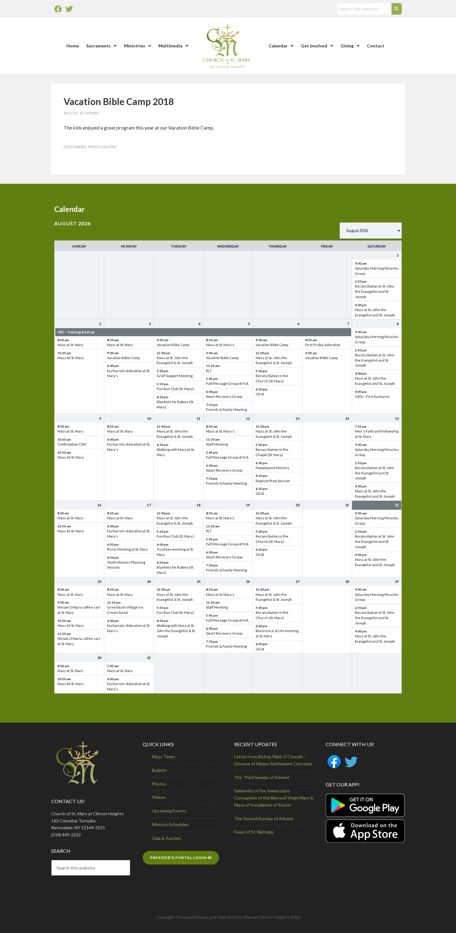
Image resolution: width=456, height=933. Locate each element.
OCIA (260, 394)
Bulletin (159, 770)
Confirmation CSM (71, 444)
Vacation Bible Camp (123, 358)
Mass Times (163, 756)
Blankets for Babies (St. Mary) (175, 404)
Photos (159, 783)
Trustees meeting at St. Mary (175, 552)
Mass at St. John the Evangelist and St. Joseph (375, 312)
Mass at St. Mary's (220, 345)
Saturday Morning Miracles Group (377, 270)
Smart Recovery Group (224, 396)
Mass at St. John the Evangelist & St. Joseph (175, 360)
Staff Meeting (217, 444)
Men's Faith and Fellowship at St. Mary (377, 433)
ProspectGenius (192, 917)
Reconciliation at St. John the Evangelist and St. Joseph (374, 291)
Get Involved (314, 45)
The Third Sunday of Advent (261, 777)
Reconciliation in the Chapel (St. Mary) (272, 452)
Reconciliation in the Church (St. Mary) (272, 378)
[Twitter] (69, 9)
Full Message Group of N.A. (227, 383)
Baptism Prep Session (273, 481)
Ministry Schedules (170, 824)
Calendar (278, 45)
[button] (101, 46)
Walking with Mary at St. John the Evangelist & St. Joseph (176, 630)
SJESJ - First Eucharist (372, 396)
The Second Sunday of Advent (263, 818)
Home (72, 45)
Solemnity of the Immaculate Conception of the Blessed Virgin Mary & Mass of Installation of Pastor (273, 798)
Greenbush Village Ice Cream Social (125, 609)
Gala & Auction (166, 838)
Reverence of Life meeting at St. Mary (277, 633)
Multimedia (170, 45)
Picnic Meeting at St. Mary (127, 549)
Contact (375, 45)
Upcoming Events (169, 810)
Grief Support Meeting (175, 376)
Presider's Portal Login (179, 857)
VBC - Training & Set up (76, 332)
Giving (347, 45)
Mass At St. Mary (70, 358)
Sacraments (98, 45)
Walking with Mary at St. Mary (175, 452)
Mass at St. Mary (70, 345)
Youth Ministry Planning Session (126, 565)
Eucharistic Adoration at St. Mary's (128, 373)
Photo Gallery (102, 146)
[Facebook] (58, 9)
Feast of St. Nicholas (254, 831)
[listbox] (371, 230)
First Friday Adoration (322, 345)
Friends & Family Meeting (226, 409)
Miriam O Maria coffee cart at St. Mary (78, 609)
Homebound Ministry (272, 468)
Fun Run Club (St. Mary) (175, 389)
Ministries (134, 45)
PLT (209, 371)
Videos (159, 797)
